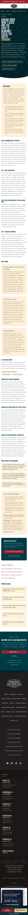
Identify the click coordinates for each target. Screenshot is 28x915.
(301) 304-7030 (6, 841)
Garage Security (21, 707)
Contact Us (14, 720)
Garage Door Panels (14, 742)
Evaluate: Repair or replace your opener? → (12, 575)
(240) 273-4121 (6, 818)
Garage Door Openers (14, 738)
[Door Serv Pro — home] (14, 6)
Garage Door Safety (8, 707)
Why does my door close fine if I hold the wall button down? (13, 598)
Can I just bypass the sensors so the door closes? (13, 614)
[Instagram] (16, 763)
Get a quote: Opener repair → (9, 578)
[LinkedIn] (7, 763)
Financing (5, 703)
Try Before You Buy (20, 716)
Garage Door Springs (14, 734)
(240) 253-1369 (6, 829)
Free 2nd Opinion (21, 712)
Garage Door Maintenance (14, 751)
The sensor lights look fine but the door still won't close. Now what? (14, 606)
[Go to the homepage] (14, 683)
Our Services (13, 694)
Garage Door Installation (14, 746)
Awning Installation (14, 755)
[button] (10, 905)
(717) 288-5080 (6, 794)
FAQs (13, 712)
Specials (11, 703)
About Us (21, 694)
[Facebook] (11, 763)
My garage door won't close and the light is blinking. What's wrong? (13, 590)
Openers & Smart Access (18, 11)
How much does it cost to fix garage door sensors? (13, 623)
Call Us (15, 656)
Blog (2, 712)
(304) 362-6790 (6, 782)
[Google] (20, 763)
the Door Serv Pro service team (16, 515)
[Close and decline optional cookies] (25, 890)
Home (3, 11)
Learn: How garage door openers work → (11, 568)
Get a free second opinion (14, 556)
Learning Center (21, 703)
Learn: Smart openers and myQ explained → (12, 572)
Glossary (8, 712)
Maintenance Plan (7, 716)
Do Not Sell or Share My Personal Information (13, 886)
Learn (8, 11)
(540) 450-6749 (22, 878)
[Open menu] (24, 6)
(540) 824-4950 (6, 806)
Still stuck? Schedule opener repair (14, 551)
